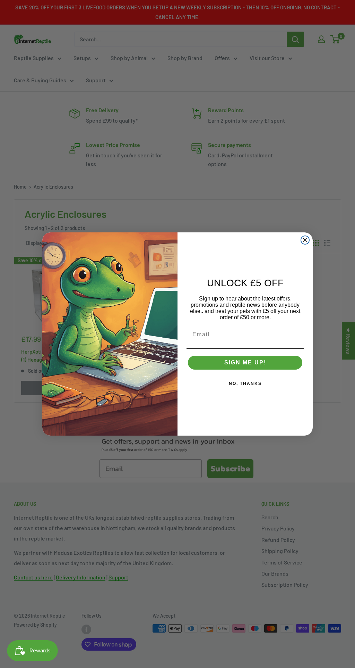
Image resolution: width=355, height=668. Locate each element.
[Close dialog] (305, 240)
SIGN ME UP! (245, 362)
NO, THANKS (245, 383)
